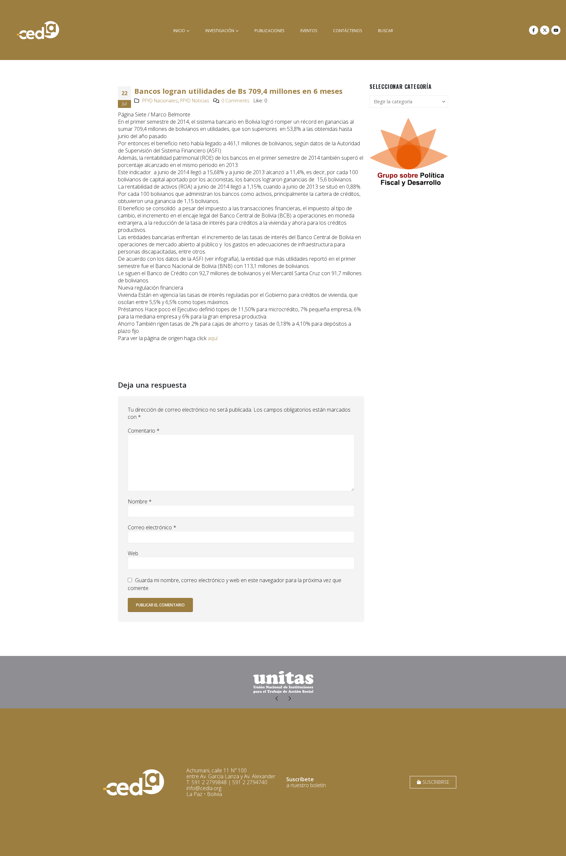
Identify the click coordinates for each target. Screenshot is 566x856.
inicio (179, 30)
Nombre (140, 501)
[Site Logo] (38, 30)
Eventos (308, 30)
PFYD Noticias (194, 100)
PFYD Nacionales (160, 100)
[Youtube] (555, 30)
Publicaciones (269, 30)
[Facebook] (533, 30)
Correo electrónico (152, 527)
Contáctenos (347, 30)
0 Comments (235, 100)
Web (133, 553)
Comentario (144, 430)
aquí (212, 338)
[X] (544, 30)
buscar (385, 30)
